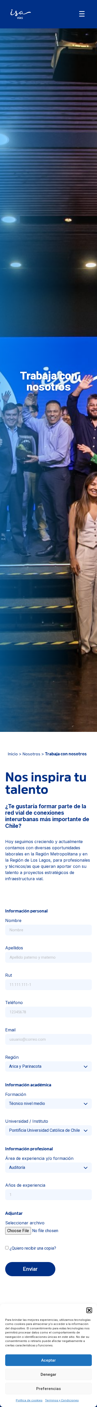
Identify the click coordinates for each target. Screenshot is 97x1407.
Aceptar (48, 1360)
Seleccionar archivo (24, 1223)
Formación (15, 1094)
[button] (89, 1310)
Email (10, 1030)
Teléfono (14, 1002)
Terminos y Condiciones (62, 1400)
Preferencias (48, 1388)
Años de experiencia (25, 1185)
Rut (8, 975)
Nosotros (31, 754)
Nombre (13, 920)
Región (12, 1057)
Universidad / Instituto (26, 1121)
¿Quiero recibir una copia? (33, 1248)
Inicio (13, 754)
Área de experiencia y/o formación (39, 1158)
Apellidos (14, 948)
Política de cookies (29, 1400)
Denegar (48, 1374)
